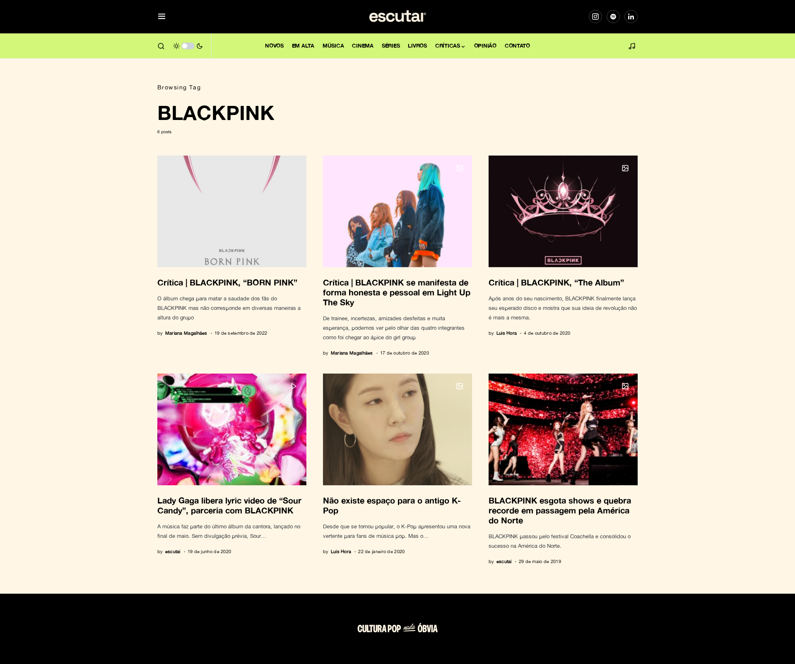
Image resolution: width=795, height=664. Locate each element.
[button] (161, 17)
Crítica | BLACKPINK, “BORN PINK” (227, 282)
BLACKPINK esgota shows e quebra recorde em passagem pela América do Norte (560, 510)
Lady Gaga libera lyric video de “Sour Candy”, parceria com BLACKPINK (229, 505)
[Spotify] (613, 16)
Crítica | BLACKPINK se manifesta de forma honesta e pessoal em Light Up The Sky (396, 292)
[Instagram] (595, 16)
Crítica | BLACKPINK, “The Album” (556, 282)
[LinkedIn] (631, 16)
